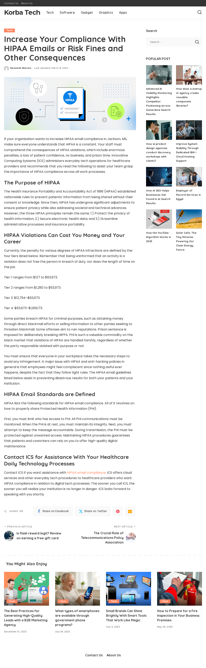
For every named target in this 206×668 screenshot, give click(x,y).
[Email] (130, 511)
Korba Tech (22, 12)
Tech (9, 30)
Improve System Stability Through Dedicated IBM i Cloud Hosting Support (187, 152)
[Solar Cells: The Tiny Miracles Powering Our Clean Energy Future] (189, 219)
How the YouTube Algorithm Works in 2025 (158, 237)
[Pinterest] (118, 511)
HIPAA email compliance (86, 472)
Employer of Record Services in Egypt (188, 195)
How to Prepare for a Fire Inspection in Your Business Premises (178, 615)
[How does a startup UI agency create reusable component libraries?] (189, 75)
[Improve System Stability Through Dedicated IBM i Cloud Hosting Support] (189, 130)
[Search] (199, 12)
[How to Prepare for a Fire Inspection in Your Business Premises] (179, 589)
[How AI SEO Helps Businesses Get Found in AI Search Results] (159, 176)
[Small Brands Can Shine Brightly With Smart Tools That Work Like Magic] (128, 589)
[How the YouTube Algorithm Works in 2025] (159, 219)
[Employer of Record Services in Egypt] (189, 176)
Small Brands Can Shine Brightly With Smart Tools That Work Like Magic (126, 615)
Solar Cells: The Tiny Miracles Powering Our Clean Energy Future (186, 241)
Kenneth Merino (20, 68)
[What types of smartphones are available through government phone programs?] (77, 589)
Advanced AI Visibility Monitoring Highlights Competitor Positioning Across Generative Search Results (159, 101)
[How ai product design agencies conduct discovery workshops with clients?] (159, 130)
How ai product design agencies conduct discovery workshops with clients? (158, 152)
